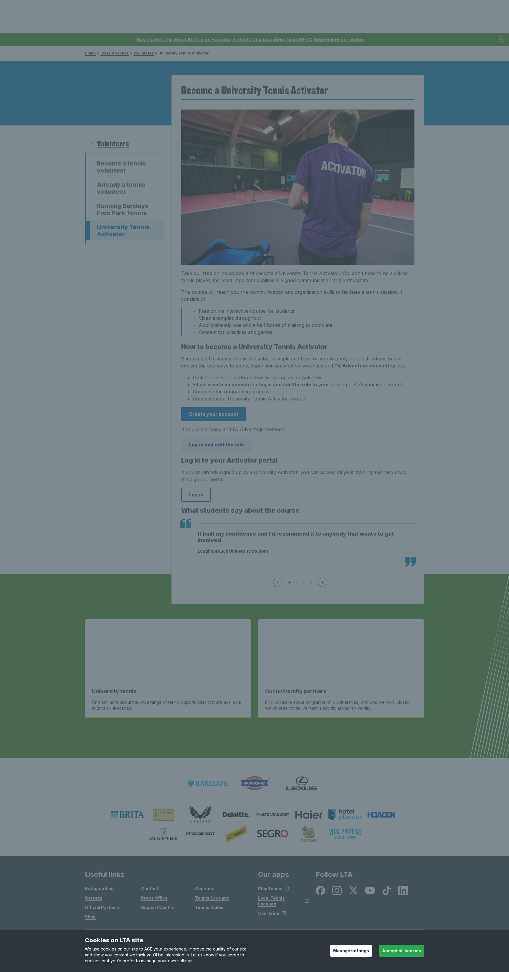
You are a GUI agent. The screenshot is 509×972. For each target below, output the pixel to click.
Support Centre (157, 907)
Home (90, 53)
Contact (149, 888)
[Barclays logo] (207, 783)
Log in (196, 495)
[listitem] (127, 814)
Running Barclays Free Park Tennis (122, 209)
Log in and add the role (216, 445)
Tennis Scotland (212, 897)
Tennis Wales (209, 907)
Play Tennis (270, 888)
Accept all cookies (401, 950)
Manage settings (351, 950)
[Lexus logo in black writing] (302, 783)
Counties (204, 888)
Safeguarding (99, 888)
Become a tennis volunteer (121, 167)
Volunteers (143, 53)
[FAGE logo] (254, 783)
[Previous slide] (277, 582)
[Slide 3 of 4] (304, 582)
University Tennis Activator (123, 230)
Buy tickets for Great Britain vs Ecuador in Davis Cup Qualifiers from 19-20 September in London (250, 39)
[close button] (502, 39)
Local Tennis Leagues (271, 900)
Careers (93, 897)
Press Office (154, 897)
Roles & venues (114, 53)
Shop (90, 916)
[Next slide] (322, 582)
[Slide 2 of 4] (296, 582)
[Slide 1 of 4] (289, 582)
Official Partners (102, 907)
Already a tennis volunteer (121, 188)
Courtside (268, 913)
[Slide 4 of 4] (311, 582)
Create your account (213, 414)
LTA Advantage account (360, 366)
